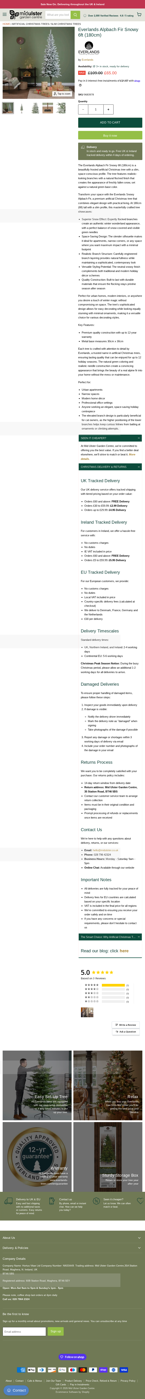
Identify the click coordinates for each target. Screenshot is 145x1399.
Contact (20, 1380)
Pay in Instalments (79, 1384)
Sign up (56, 1331)
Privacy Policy (128, 1380)
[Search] (75, 15)
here (125, 950)
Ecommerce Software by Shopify (72, 1392)
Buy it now (110, 135)
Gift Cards (61, 1384)
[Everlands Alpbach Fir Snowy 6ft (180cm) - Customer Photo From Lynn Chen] (87, 1012)
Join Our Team (53, 1380)
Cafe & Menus (34, 1380)
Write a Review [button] (127, 1024)
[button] (110, 438)
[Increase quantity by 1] (109, 109)
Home (6, 24)
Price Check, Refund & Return (101, 1380)
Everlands (87, 59)
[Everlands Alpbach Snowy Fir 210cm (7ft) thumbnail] (8, 108)
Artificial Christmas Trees (30, 24)
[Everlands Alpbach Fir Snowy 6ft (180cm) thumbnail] (35, 108)
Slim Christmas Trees (66, 24)
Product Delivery (73, 1380)
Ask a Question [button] (128, 1031)
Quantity (82, 101)
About (9, 1380)
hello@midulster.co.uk (105, 850)
